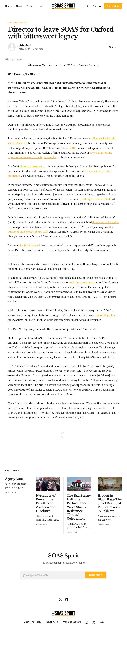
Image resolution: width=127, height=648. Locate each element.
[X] (60, 599)
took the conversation (81, 282)
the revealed (29, 245)
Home (8, 6)
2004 (71, 148)
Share (112, 47)
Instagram (86, 622)
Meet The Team (33, 621)
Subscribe (113, 6)
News (19, 6)
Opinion (31, 6)
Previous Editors (71, 621)
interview (31, 166)
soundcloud (102, 622)
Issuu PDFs (52, 621)
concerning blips (105, 315)
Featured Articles (18, 22)
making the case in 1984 (95, 199)
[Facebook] (66, 599)
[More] (41, 6)
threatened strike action (105, 222)
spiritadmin (25, 45)
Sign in (97, 6)
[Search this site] (87, 6)
